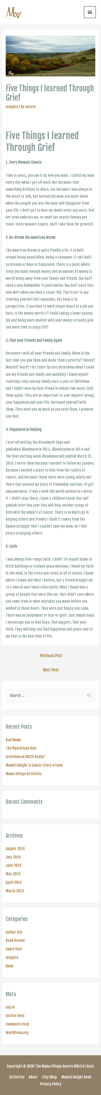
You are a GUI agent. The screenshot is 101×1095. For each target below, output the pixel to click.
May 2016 (13, 873)
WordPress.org (17, 1032)
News (9, 966)
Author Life (14, 932)
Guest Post (14, 949)
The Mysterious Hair (21, 748)
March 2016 (15, 890)
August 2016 (15, 848)
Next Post (51, 669)
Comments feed (17, 1024)
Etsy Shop (49, 1077)
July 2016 (13, 857)
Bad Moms (13, 739)
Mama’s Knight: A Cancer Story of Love (34, 765)
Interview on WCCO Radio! (25, 756)
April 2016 (14, 882)
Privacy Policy (50, 1084)
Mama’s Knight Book (76, 1077)
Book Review (15, 940)
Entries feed (15, 1015)
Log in (10, 1007)
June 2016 (13, 865)
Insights (12, 106)
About (33, 1077)
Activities (17, 1077)
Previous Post (51, 655)
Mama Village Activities (23, 773)
